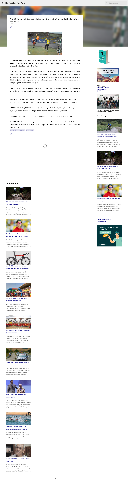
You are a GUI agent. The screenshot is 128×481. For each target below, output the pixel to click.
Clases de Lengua (103, 87)
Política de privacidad (104, 219)
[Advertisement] (45, 167)
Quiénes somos (102, 221)
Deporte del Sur (15, 3)
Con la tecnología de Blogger (65, 478)
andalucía (13, 130)
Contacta (100, 218)
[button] (11, 27)
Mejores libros (101, 89)
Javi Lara (100, 91)
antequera (21, 130)
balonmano (29, 130)
